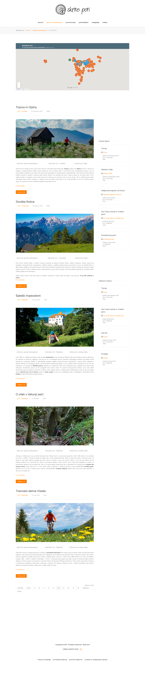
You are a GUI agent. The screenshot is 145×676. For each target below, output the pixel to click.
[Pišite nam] (114, 107)
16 (68, 588)
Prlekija (104, 354)
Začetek (20, 588)
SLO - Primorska (107, 157)
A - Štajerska (106, 244)
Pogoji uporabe (44, 659)
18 (78, 588)
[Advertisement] (114, 124)
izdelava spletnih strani (70, 649)
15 (63, 588)
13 (53, 588)
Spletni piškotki (75, 659)
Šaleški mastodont (28, 295)
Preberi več (21, 192)
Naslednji (85, 588)
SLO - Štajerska (22, 299)
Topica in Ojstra (26, 107)
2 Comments (20, 475)
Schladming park (108, 235)
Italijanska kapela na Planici (113, 191)
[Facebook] (105, 107)
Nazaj (29, 588)
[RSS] (123, 107)
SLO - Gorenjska (23, 206)
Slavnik (104, 333)
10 (39, 588)
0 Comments (20, 186)
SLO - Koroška (22, 111)
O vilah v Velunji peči (30, 394)
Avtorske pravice (60, 659)
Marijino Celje (107, 169)
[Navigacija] (118, 107)
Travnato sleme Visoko (31, 491)
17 (73, 588)
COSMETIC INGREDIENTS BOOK (95, 659)
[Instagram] (110, 107)
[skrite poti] (72, 8)
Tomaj (104, 148)
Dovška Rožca (25, 201)
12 (48, 588)
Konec (19, 591)
